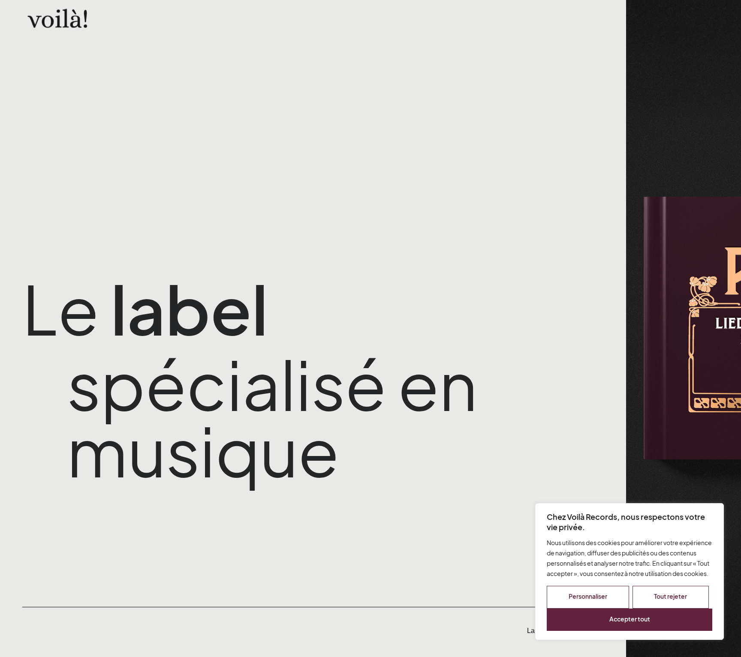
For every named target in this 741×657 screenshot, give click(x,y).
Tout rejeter (670, 596)
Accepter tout (629, 619)
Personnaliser (588, 596)
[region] (629, 571)
